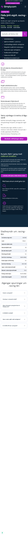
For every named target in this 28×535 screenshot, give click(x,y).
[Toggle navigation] (25, 6)
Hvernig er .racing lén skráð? (10, 299)
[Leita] (24, 34)
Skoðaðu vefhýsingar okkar (14, 139)
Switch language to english (13, 3)
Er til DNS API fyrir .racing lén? (10, 325)
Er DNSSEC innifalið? (8, 313)
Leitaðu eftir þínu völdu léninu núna (14, 176)
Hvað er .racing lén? (8, 293)
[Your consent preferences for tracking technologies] (2, 533)
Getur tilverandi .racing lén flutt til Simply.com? (11, 306)
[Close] (21, 3)
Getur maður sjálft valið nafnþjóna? (11, 319)
